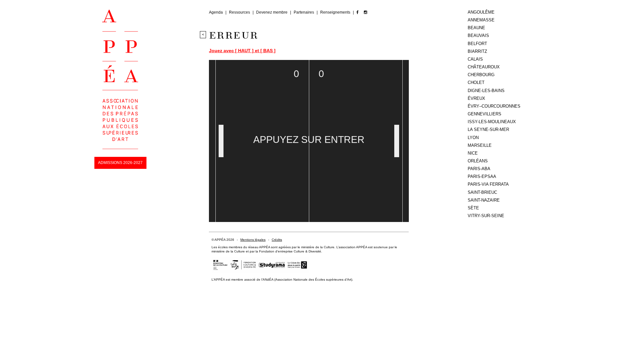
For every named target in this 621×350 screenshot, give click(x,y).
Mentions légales (253, 239)
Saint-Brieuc (482, 192)
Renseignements (335, 12)
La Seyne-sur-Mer (488, 129)
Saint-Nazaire (484, 200)
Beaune (476, 27)
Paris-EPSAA (482, 176)
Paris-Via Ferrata (488, 184)
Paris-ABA (479, 168)
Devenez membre (272, 12)
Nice (473, 153)
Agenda (216, 12)
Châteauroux (484, 66)
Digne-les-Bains (486, 90)
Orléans (478, 160)
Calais (475, 59)
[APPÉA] (120, 148)
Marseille (480, 145)
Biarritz (477, 51)
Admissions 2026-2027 (120, 162)
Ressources (240, 12)
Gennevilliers (484, 113)
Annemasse (481, 20)
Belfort (477, 43)
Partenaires (304, 12)
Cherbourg (481, 74)
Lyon (473, 137)
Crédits (277, 239)
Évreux (476, 98)
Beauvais (478, 35)
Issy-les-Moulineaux (492, 121)
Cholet (476, 82)
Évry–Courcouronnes (494, 106)
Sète (473, 207)
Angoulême (481, 12)
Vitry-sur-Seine (486, 215)
